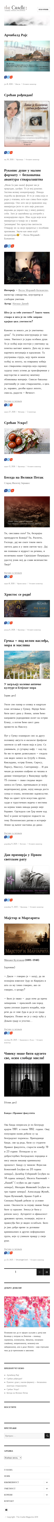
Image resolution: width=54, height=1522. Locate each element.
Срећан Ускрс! (16, 422)
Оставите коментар (29, 84)
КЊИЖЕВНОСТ (11, 1482)
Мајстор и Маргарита (22, 917)
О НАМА (8, 1470)
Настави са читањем (13, 401)
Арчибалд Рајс (16, 35)
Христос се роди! (17, 594)
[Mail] (11, 77)
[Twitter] (8, 77)
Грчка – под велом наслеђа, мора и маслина (26, 642)
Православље (21, 583)
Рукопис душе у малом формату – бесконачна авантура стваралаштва (23, 174)
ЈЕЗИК (7, 1476)
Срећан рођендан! (18, 95)
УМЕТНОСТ (9, 1488)
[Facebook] (5, 77)
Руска (32, 1040)
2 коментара (31, 412)
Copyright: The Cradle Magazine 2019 (22, 1517)
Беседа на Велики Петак (23, 477)
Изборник (43, 9)
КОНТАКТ (9, 1501)
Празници (19, 159)
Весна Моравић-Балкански (33, 290)
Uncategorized (22, 1260)
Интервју (21, 412)
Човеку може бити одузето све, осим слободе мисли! (25, 1055)
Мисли (17, 84)
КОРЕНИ (8, 1494)
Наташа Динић (21, 303)
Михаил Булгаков (14, 960)
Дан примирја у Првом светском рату (22, 856)
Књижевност (24, 1040)
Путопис (23, 844)
